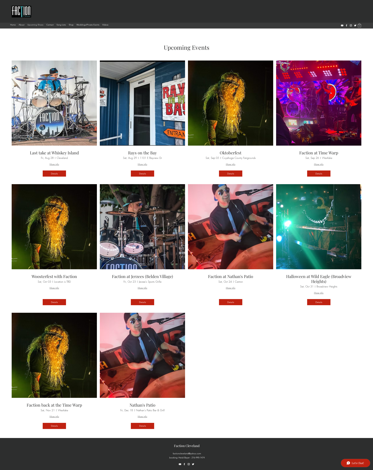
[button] (359, 25)
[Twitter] (355, 25)
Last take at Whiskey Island (54, 152)
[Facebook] (346, 25)
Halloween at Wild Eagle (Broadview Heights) (318, 279)
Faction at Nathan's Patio (230, 276)
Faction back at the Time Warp (54, 405)
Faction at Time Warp (318, 152)
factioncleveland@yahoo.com (187, 453)
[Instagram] (350, 25)
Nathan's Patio (142, 405)
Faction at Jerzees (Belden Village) (142, 276)
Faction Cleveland (187, 446)
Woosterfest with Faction (54, 276)
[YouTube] (342, 25)
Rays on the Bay (142, 152)
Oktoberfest (230, 152)
